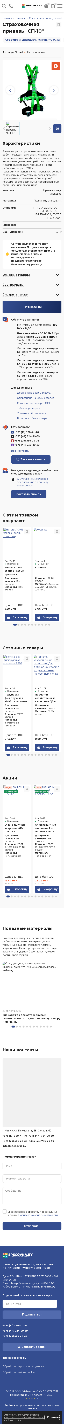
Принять (53, 1417)
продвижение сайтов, (31, 1405)
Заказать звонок (28, 494)
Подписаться (32, 1314)
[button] (15, 624)
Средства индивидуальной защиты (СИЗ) (32, 39)
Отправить (32, 1226)
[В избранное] (58, 24)
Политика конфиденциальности (38, 1215)
